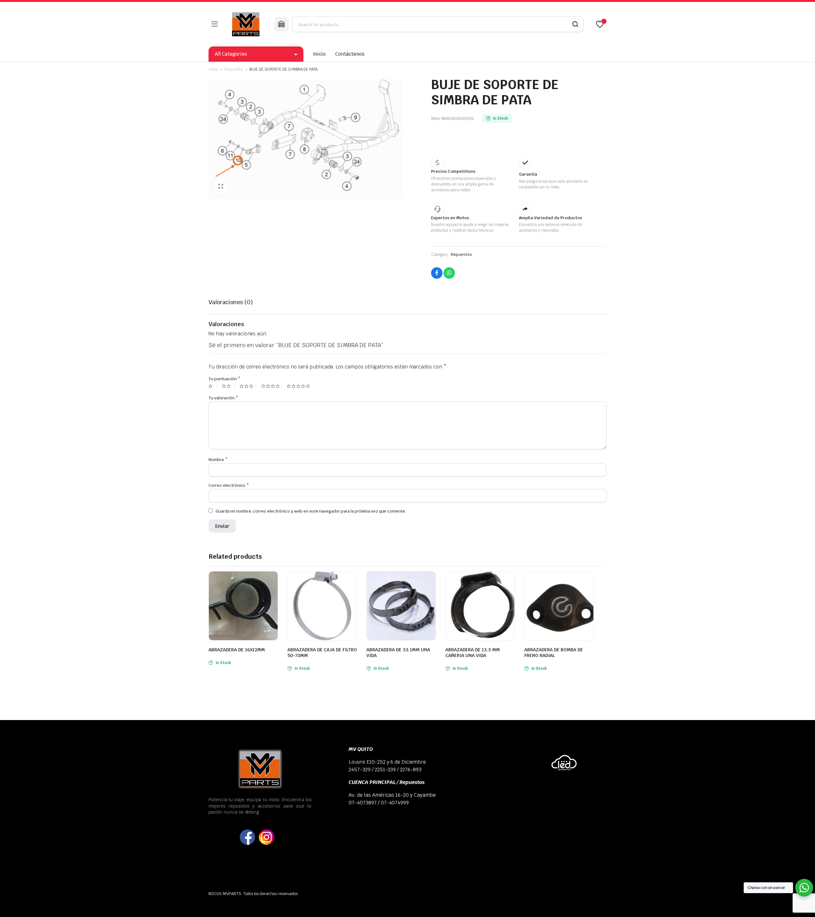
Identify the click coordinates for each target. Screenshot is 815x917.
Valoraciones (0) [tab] (231, 302)
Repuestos (233, 69)
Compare (272, 580)
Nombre (218, 459)
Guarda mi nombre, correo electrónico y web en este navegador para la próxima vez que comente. (311, 511)
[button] (221, 186)
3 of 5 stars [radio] (248, 386)
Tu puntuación (224, 379)
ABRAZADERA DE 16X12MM (237, 650)
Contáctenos (350, 54)
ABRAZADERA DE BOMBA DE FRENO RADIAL (553, 652)
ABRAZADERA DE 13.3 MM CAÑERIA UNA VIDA (472, 652)
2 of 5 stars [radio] (228, 386)
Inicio (319, 54)
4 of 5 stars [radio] (271, 386)
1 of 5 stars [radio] (213, 386)
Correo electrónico (229, 485)
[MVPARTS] (246, 24)
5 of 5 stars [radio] (299, 386)
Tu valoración (223, 398)
